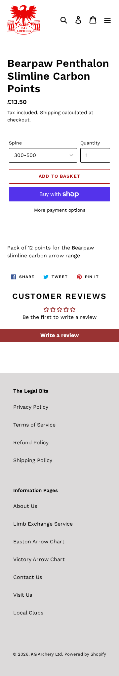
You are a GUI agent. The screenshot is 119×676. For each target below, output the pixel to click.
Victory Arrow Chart (39, 559)
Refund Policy (31, 442)
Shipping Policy (32, 460)
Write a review (59, 335)
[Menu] (107, 20)
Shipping (50, 113)
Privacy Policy (30, 407)
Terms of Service (34, 425)
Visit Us (22, 595)
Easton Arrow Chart (38, 541)
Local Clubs (28, 613)
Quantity (90, 142)
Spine (15, 142)
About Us (25, 506)
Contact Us (27, 577)
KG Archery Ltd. (47, 654)
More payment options (59, 210)
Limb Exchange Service (43, 524)
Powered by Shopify (85, 654)
